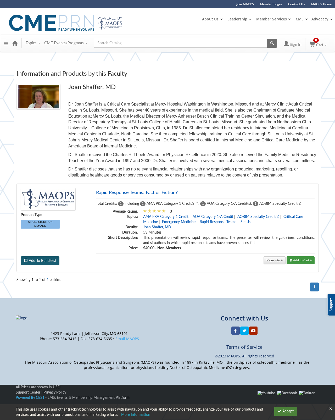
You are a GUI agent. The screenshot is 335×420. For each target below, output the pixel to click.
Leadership (237, 18)
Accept (287, 411)
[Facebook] (287, 393)
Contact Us (296, 4)
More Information (135, 415)
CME (300, 18)
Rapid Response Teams (218, 222)
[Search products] (272, 43)
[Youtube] (266, 393)
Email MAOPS (127, 338)
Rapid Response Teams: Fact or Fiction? (137, 192)
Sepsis (245, 222)
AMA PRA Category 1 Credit (165, 217)
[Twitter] (307, 393)
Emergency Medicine (179, 222)
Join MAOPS (245, 4)
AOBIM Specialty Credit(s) (258, 217)
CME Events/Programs (64, 43)
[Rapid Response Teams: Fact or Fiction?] (48, 199)
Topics (32, 43)
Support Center (28, 392)
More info (273, 260)
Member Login (271, 4)
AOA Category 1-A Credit (213, 217)
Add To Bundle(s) (42, 261)
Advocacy (319, 18)
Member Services (271, 18)
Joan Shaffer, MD (157, 227)
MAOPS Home (321, 4)
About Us (210, 18)
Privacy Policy (54, 392)
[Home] (14, 43)
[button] (6, 43)
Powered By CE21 (30, 398)
